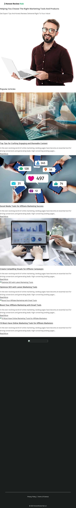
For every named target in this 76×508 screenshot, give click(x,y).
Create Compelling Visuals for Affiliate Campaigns (21, 269)
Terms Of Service (43, 497)
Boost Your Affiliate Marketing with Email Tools (20, 305)
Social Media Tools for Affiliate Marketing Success (21, 206)
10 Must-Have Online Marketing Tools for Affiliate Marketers (26, 323)
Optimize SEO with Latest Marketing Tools (18, 287)
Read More (4, 154)
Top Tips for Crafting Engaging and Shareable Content (24, 143)
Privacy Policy (31, 497)
